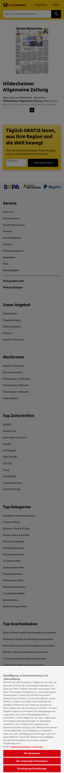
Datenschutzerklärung (21, 746)
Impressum (37, 746)
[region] (32, 719)
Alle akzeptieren (32, 753)
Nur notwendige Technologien (32, 761)
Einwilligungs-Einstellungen (32, 768)
